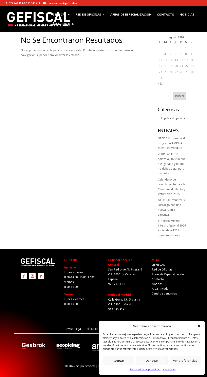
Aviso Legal (74, 329)
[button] (199, 326)
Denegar (152, 360)
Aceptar (118, 360)
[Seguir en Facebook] (24, 276)
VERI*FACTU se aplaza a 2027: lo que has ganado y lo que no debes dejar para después (172, 163)
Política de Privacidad (98, 329)
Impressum (169, 369)
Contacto (165, 14)
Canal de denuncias (164, 293)
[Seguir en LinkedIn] (41, 276)
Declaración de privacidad (145, 369)
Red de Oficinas (88, 14)
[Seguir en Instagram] (32, 276)
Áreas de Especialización (131, 14)
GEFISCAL (59, 14)
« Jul (160, 83)
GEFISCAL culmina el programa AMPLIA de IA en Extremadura (172, 143)
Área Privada (63, 24)
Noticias (187, 14)
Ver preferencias (185, 360)
